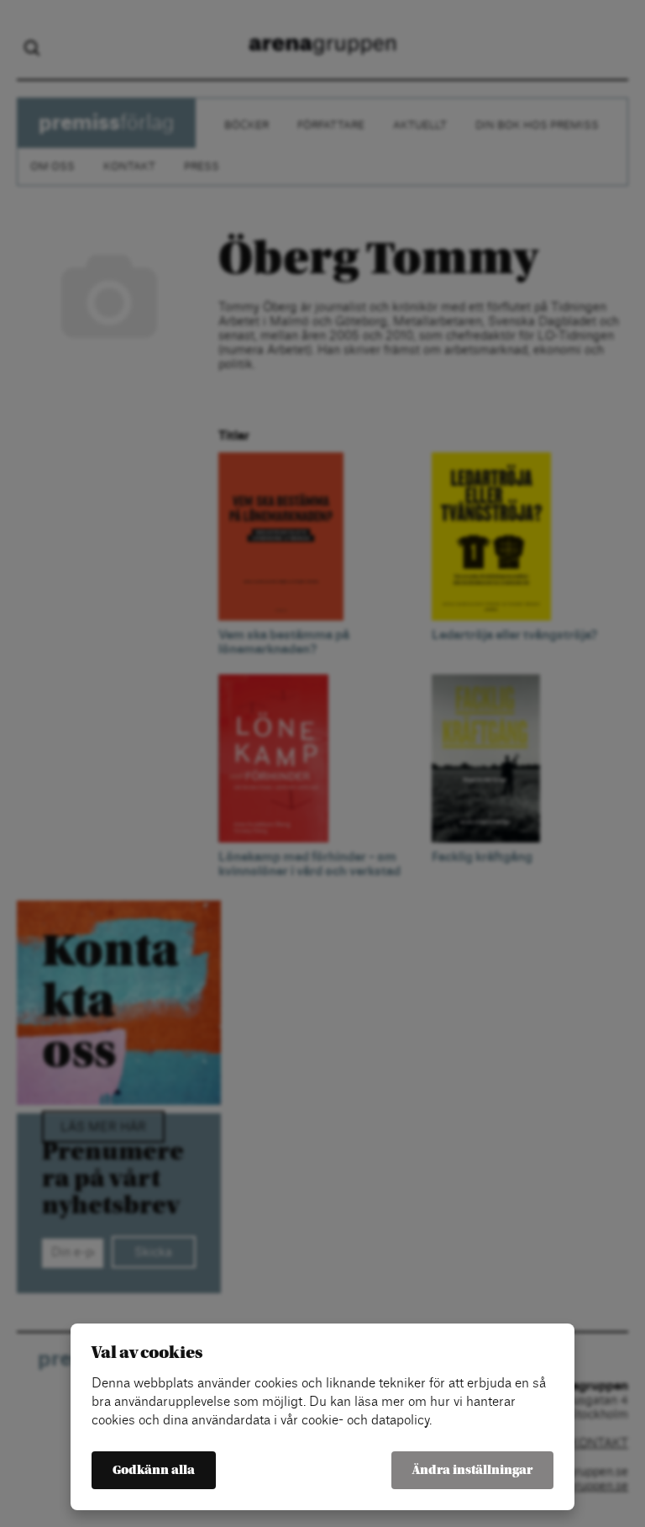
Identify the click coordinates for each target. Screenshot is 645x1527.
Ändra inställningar (472, 1470)
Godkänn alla (154, 1470)
